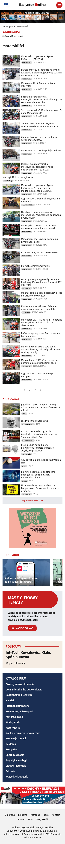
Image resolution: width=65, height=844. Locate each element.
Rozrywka (11, 749)
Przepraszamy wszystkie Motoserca (40, 252)
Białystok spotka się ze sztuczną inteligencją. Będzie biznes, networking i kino (38, 474)
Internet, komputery (17, 705)
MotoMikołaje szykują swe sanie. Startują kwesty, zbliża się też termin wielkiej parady (40, 349)
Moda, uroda (13, 722)
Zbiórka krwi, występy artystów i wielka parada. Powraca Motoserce (39, 125)
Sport (24, 414)
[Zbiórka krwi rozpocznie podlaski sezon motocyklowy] (11, 141)
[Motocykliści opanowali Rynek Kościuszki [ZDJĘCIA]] (11, 60)
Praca (46, 814)
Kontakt (56, 814)
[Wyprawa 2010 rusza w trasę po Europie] (11, 378)
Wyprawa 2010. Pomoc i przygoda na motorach (40, 200)
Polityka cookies (44, 827)
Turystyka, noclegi (16, 760)
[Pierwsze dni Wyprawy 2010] (11, 270)
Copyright (12, 830)
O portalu (10, 814)
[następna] (35, 389)
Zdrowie (10, 771)
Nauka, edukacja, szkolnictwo (23, 733)
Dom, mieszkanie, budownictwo (24, 689)
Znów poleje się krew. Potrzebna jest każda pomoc (40, 334)
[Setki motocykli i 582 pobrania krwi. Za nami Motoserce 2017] (11, 114)
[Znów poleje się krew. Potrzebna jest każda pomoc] (11, 337)
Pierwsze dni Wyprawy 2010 (35, 266)
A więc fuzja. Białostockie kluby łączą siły (41, 461)
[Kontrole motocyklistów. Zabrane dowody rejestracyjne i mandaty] (11, 310)
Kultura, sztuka (14, 716)
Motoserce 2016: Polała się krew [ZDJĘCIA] (38, 85)
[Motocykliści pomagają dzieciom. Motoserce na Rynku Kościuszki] (11, 230)
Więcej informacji (16, 663)
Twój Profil (42, 819)
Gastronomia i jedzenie (19, 694)
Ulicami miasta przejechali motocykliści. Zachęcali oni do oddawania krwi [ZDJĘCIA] (37, 167)
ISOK (30, 819)
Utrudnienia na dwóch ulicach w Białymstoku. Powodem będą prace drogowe (40, 488)
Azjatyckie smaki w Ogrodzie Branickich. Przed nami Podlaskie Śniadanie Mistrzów (39, 434)
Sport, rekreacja (15, 754)
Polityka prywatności (23, 827)
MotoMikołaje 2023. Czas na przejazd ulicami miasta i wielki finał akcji (40, 361)
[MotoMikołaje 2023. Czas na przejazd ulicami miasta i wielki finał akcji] (11, 364)
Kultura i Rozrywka (28, 205)
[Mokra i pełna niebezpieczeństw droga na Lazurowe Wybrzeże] (11, 297)
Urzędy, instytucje (16, 765)
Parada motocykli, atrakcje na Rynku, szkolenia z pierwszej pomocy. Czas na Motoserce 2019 (41, 72)
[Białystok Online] (32, 5)
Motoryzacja (26, 62)
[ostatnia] (40, 389)
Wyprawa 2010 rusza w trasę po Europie (37, 375)
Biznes (24, 481)
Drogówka (26, 312)
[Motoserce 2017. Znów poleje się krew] (11, 155)
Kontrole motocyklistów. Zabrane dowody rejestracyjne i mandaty (38, 308)
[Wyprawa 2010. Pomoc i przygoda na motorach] (11, 203)
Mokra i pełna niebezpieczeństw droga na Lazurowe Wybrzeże (41, 294)
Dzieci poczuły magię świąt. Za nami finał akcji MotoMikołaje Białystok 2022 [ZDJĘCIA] (41, 282)
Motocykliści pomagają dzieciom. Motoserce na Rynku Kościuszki (38, 227)
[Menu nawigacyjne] (59, 5)
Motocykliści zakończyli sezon (18, 177)
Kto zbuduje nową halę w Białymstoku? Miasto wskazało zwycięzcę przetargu (37, 448)
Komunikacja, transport (19, 711)
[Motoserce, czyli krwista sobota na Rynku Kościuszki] (11, 243)
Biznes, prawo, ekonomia (20, 684)
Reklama (11, 744)
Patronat (35, 814)
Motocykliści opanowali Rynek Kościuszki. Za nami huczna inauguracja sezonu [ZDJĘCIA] (37, 188)
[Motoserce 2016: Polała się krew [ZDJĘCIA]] (11, 87)
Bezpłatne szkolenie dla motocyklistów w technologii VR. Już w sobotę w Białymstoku (41, 99)
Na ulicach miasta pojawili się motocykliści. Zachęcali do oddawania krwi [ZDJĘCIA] (41, 215)
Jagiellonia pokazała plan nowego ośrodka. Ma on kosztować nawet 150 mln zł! (41, 407)
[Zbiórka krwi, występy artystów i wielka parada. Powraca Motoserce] (11, 128)
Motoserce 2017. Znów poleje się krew (41, 150)
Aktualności (26, 232)
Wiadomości (22, 26)
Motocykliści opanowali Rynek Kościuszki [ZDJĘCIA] (37, 58)
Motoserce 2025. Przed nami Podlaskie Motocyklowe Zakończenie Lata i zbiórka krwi (41, 322)
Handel (10, 700)
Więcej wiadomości (30, 500)
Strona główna (9, 26)
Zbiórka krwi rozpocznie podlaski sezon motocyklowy (39, 138)
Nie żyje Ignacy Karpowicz (34, 420)
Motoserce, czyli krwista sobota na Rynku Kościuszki (39, 240)
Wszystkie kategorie (17, 776)
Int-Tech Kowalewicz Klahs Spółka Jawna (28, 655)
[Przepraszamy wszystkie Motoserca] (11, 257)
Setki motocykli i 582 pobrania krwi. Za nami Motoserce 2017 (41, 111)
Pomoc (21, 819)
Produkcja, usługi (16, 738)
